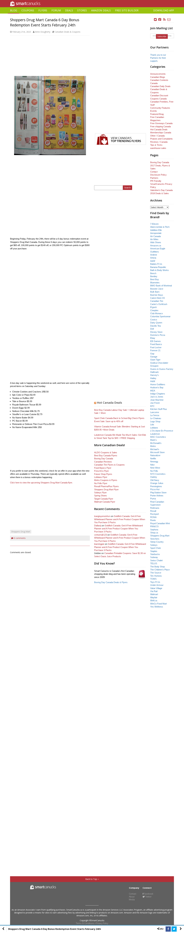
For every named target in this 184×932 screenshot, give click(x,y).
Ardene (153, 255)
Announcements (158, 74)
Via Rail (153, 591)
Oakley (153, 477)
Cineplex (154, 310)
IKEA (152, 390)
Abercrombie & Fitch (159, 227)
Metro (153, 446)
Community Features (160, 108)
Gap (152, 353)
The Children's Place (160, 569)
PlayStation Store (158, 492)
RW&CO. (154, 526)
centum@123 (100, 535)
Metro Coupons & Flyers (105, 480)
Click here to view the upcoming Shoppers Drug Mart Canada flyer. (41, 482)
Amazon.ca (155, 245)
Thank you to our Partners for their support (158, 58)
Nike (152, 464)
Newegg (154, 461)
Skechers (154, 539)
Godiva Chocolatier (159, 363)
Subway (154, 557)
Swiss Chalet (156, 560)
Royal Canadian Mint (160, 523)
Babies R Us (156, 264)
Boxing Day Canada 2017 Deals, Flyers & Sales (160, 165)
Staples (153, 551)
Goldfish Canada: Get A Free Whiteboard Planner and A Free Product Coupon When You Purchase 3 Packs (119, 519)
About (132, 896)
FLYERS (42, 10)
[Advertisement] (92, 15)
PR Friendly (155, 181)
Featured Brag (157, 114)
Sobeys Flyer (100, 492)
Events (153, 111)
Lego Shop (155, 421)
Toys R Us (155, 582)
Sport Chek (155, 548)
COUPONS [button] (27, 10)
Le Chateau (155, 418)
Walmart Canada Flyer (104, 502)
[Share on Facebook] (168, 929)
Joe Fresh (155, 403)
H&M (152, 381)
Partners (154, 178)
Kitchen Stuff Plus (158, 409)
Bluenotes (155, 282)
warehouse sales (158, 148)
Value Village (156, 588)
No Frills (154, 471)
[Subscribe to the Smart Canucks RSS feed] (164, 19)
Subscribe (161, 36)
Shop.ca (154, 532)
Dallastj (97, 525)
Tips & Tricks (156, 145)
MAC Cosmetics (158, 437)
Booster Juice (156, 289)
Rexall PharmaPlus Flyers (106, 486)
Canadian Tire (156, 301)
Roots (153, 520)
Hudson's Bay (156, 387)
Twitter (148, 896)
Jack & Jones (156, 396)
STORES (82, 10)
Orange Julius (156, 483)
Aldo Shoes (155, 242)
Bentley (153, 276)
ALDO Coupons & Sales (105, 452)
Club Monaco (156, 313)
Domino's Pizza (157, 335)
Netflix (153, 458)
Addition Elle (156, 230)
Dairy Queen (156, 322)
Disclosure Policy (158, 175)
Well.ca (153, 600)
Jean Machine (156, 400)
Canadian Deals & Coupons (67, 31)
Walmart (154, 594)
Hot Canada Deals (109, 403)
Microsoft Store (157, 452)
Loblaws (154, 427)
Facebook (148, 893)
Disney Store (156, 332)
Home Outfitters (157, 384)
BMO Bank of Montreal (161, 285)
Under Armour (156, 585)
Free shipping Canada (160, 126)
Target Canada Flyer (103, 498)
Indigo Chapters (157, 393)
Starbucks (155, 554)
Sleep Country (157, 542)
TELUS (153, 563)
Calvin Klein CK (157, 298)
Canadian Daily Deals (160, 86)
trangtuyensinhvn (102, 516)
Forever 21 (155, 350)
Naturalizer (155, 455)
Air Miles (154, 239)
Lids (152, 424)
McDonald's (155, 443)
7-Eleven (154, 224)
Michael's (154, 449)
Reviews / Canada (158, 142)
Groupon (154, 366)
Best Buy (154, 279)
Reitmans (154, 508)
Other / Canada (157, 135)
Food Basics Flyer (102, 468)
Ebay (152, 338)
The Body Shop (157, 566)
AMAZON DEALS (101, 10)
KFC (152, 406)
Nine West (155, 468)
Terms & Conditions (85, 923)
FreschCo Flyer (101, 471)
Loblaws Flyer (100, 477)
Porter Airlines (156, 495)
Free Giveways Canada (161, 123)
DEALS (69, 10)
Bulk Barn (154, 292)
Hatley (153, 378)
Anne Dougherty (42, 31)
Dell (152, 329)
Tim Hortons (156, 576)
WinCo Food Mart (158, 603)
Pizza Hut (154, 489)
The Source (155, 572)
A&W (152, 261)
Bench (153, 273)
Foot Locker (155, 347)
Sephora (154, 529)
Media (132, 899)
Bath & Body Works (159, 270)
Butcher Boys (156, 295)
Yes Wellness (156, 606)
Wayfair (153, 597)
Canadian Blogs (157, 77)
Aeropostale (155, 233)
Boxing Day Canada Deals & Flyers (111, 582)
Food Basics (156, 344)
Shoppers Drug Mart (20, 531)
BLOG (13, 10)
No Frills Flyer (100, 483)
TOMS (153, 579)
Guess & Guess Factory (161, 369)
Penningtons (156, 486)
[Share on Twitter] (174, 929)
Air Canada (155, 236)
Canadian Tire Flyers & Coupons (109, 464)
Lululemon (155, 434)
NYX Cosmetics (157, 474)
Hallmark (154, 372)
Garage (153, 356)
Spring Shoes (100, 495)
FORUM (56, 10)
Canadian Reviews (103, 461)
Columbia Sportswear (160, 316)
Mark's (153, 440)
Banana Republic (158, 267)
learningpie (99, 544)
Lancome (154, 412)
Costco (153, 319)
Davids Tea (155, 326)
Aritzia (153, 258)
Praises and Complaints (161, 138)
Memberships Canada (160, 132)
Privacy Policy (102, 923)
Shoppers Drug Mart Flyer (106, 489)
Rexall (153, 511)
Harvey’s (154, 375)
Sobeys (153, 545)
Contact (154, 171)
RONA (153, 517)
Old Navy (154, 480)
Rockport (154, 514)
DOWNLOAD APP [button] (163, 10)
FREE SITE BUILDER (126, 10)
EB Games (155, 341)
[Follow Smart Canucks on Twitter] (155, 19)
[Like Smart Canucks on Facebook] (160, 19)
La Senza (154, 415)
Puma (153, 498)
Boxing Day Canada (103, 458)
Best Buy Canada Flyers (105, 455)
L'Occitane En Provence (161, 430)
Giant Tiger (155, 359)
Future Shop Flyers (103, 474)
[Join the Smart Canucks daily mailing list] (169, 19)
